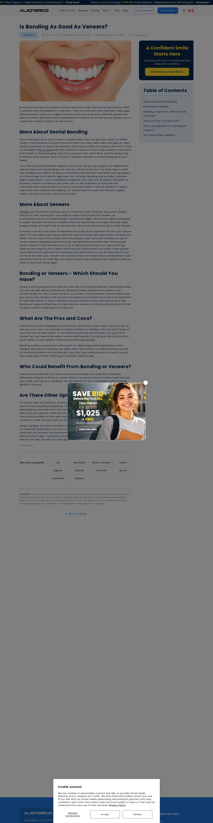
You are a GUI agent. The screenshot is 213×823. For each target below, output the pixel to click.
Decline (137, 814)
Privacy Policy (117, 805)
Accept (105, 814)
